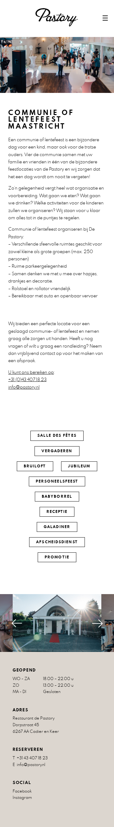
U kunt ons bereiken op (31, 372)
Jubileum (79, 466)
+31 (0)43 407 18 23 (27, 379)
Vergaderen (56, 450)
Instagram (22, 797)
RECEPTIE (57, 511)
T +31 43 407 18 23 (30, 758)
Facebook (22, 791)
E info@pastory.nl (29, 764)
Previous (11, 623)
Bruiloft (35, 466)
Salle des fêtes (57, 435)
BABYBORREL (57, 496)
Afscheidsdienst (57, 541)
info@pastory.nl (24, 387)
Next (103, 623)
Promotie (57, 557)
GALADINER (57, 526)
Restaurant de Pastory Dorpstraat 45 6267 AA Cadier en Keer (36, 724)
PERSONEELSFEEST (57, 481)
